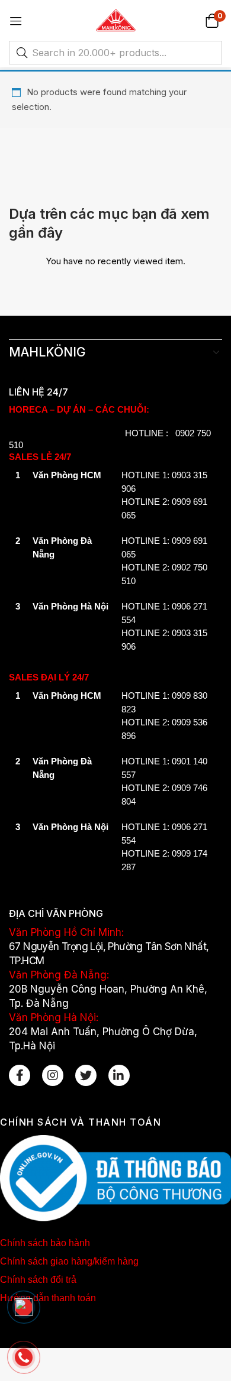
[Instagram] (52, 1075)
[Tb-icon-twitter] (86, 1075)
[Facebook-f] (19, 1075)
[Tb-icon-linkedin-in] (119, 1075)
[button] (211, 20)
